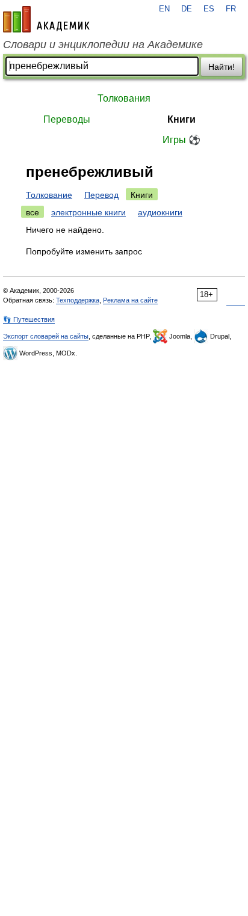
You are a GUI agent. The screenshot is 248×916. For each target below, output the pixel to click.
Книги (181, 119)
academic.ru (46, 19)
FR (231, 9)
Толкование (49, 195)
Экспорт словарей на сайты (45, 336)
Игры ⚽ (181, 140)
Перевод (101, 195)
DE (186, 9)
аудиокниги (160, 212)
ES (208, 9)
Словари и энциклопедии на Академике (103, 44)
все (32, 212)
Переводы (66, 119)
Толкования (124, 98)
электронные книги (88, 212)
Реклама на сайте (130, 300)
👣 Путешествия (29, 319)
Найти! (221, 67)
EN (164, 9)
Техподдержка (77, 300)
